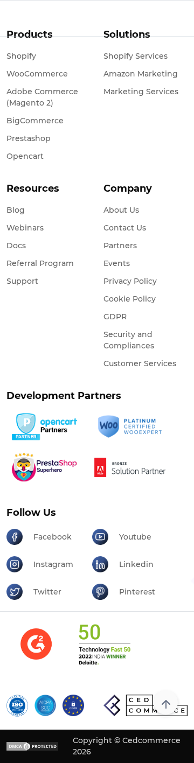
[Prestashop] (45, 467)
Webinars (25, 228)
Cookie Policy (129, 299)
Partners (120, 245)
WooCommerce (37, 74)
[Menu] (12, 18)
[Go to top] (166, 702)
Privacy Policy (130, 281)
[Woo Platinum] (131, 426)
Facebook (52, 537)
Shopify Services (135, 56)
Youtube (135, 537)
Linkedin (136, 564)
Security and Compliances (128, 340)
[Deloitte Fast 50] (104, 651)
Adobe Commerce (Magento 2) (42, 97)
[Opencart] (45, 427)
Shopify (21, 56)
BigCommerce (35, 120)
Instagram (53, 564)
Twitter (47, 592)
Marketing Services (140, 91)
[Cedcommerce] (145, 706)
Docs (16, 245)
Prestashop (28, 138)
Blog (15, 210)
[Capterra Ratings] (36, 650)
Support (22, 281)
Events (116, 263)
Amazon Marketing (140, 74)
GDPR (115, 316)
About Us (121, 210)
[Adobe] (131, 467)
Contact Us (124, 228)
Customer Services (139, 363)
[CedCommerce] (65, 18)
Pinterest (137, 592)
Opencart (25, 156)
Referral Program (40, 263)
